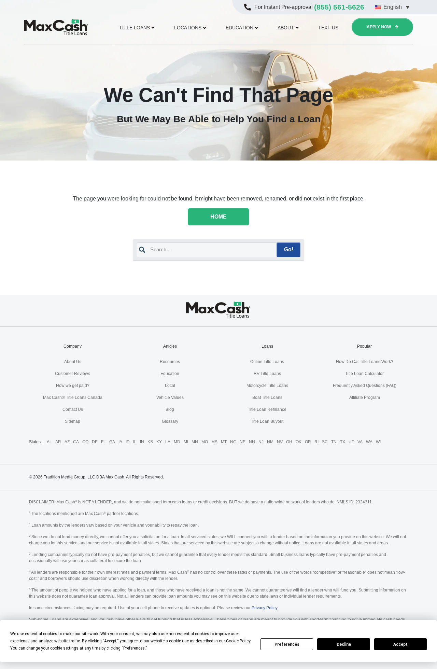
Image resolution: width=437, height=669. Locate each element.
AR (58, 442)
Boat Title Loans (267, 397)
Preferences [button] (134, 648)
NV (280, 442)
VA (360, 442)
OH (289, 442)
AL (49, 442)
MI (186, 442)
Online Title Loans (267, 361)
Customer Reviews (72, 373)
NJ (261, 442)
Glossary (170, 421)
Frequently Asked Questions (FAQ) (364, 385)
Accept (400, 644)
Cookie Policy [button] (238, 641)
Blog (170, 409)
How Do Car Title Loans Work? (364, 361)
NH (252, 442)
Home (218, 217)
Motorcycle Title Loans (267, 385)
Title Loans (134, 27)
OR (308, 442)
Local (170, 385)
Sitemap (72, 421)
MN (195, 442)
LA (167, 442)
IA (120, 442)
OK (298, 442)
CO (85, 442)
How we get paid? (72, 385)
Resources (170, 361)
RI (316, 442)
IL (135, 442)
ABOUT (286, 27)
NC (233, 442)
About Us (72, 361)
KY (159, 442)
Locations (187, 27)
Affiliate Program (364, 397)
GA (112, 442)
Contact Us (72, 409)
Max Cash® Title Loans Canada (72, 397)
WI (378, 442)
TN (334, 442)
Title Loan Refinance (267, 409)
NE (242, 442)
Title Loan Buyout (267, 421)
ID (128, 442)
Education (239, 27)
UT (351, 442)
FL (103, 442)
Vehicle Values (170, 397)
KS (150, 442)
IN (142, 442)
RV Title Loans (267, 373)
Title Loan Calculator (364, 373)
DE (95, 442)
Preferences (286, 644)
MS (214, 442)
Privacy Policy (265, 607)
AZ (67, 442)
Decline (344, 644)
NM (270, 442)
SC (325, 442)
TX (342, 442)
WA (369, 442)
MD (177, 442)
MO (204, 442)
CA (76, 442)
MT (224, 442)
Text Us (328, 27)
